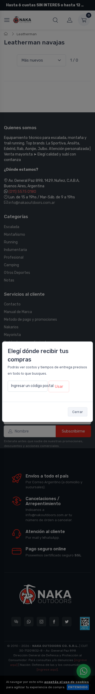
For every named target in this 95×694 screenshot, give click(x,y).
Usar (59, 386)
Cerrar (77, 412)
